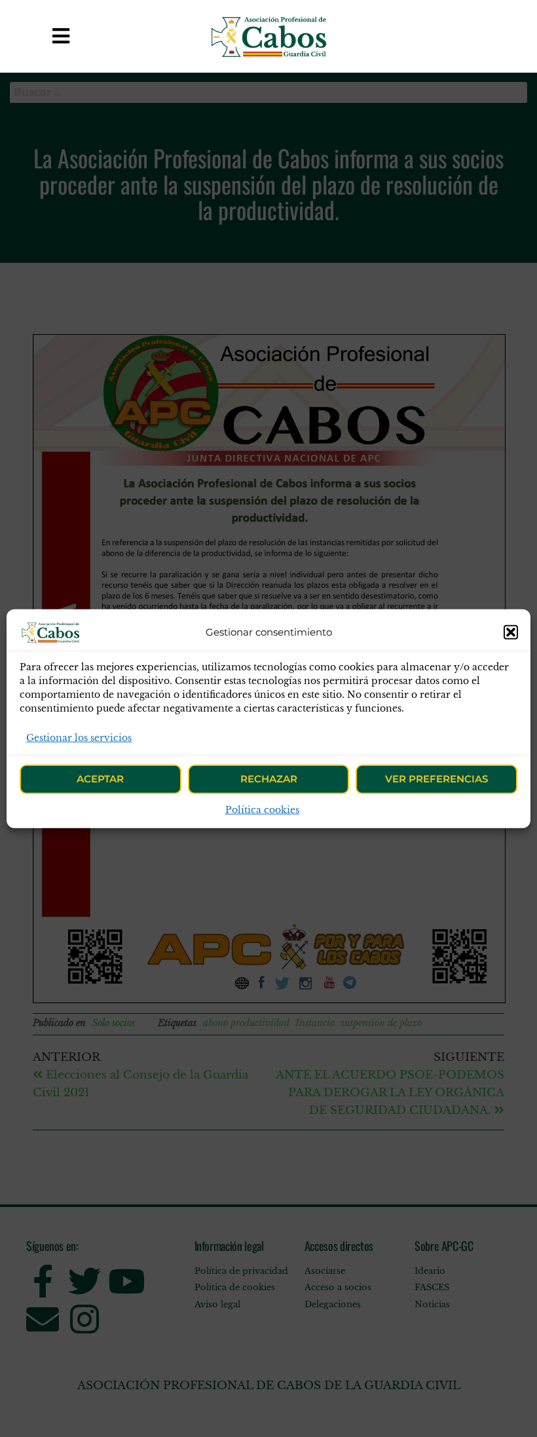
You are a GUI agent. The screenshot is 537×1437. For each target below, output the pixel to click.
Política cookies (262, 810)
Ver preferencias (436, 779)
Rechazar (268, 779)
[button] (510, 631)
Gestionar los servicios (79, 737)
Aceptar (100, 779)
